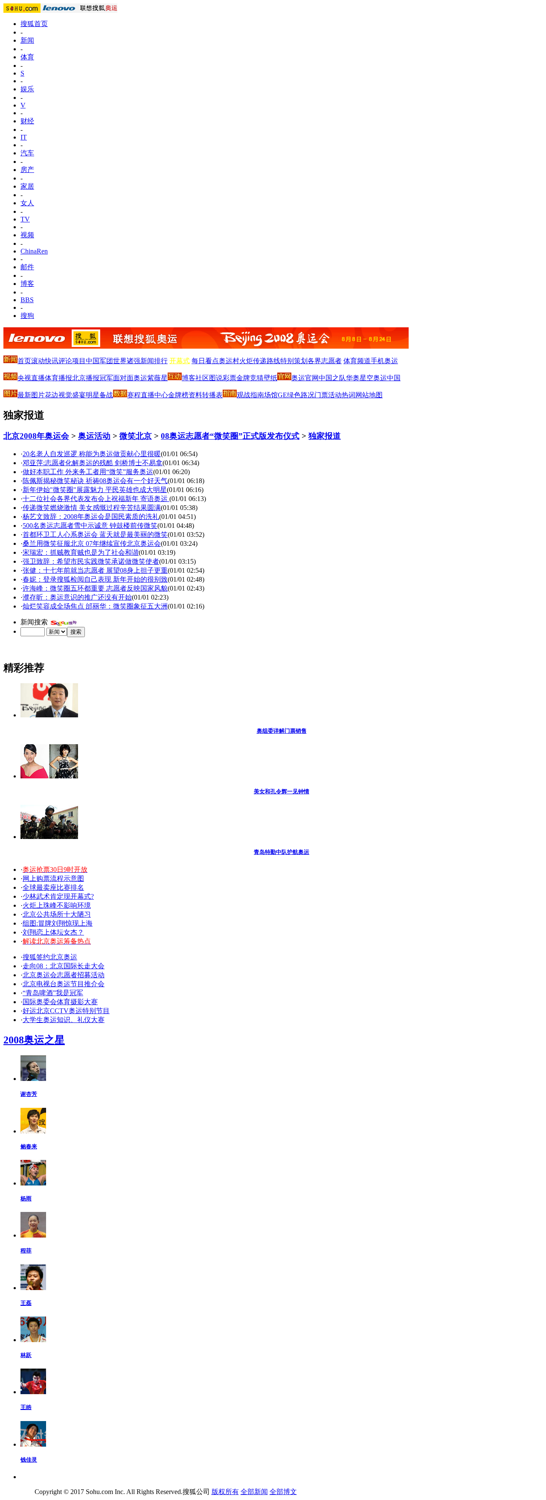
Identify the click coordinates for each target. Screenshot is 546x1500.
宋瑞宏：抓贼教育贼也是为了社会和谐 (81, 552)
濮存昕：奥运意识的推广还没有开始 (77, 597)
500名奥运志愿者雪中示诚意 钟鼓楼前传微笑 (90, 525)
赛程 (134, 395)
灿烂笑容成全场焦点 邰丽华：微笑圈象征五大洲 (95, 606)
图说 (216, 378)
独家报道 (324, 435)
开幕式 (179, 360)
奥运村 (229, 360)
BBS (27, 299)
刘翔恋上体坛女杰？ (53, 932)
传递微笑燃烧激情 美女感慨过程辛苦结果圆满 (92, 507)
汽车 (27, 153)
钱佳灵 (28, 1459)
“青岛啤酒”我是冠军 (53, 992)
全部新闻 (254, 1491)
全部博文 (283, 1491)
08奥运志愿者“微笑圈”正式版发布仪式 (230, 435)
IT (23, 137)
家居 (27, 186)
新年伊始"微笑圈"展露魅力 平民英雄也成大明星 (95, 489)
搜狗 (27, 315)
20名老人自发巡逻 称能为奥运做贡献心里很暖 (92, 453)
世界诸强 (126, 360)
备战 (106, 395)
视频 (27, 235)
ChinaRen (34, 251)
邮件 (27, 267)
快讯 (51, 360)
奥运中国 (387, 378)
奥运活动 (94, 435)
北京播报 (85, 378)
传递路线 (266, 360)
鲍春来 (28, 1146)
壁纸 (270, 378)
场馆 (271, 395)
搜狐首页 (34, 23)
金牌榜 (178, 395)
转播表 (212, 395)
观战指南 (250, 395)
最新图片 (31, 395)
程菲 (26, 1250)
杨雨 (26, 1198)
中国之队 (332, 378)
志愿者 (331, 360)
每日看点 (205, 360)
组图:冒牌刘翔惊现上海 (58, 923)
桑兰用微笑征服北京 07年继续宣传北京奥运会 (92, 543)
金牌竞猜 (250, 378)
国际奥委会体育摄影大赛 (60, 1001)
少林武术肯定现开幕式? (58, 896)
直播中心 (154, 395)
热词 (348, 395)
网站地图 (369, 395)
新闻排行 (154, 360)
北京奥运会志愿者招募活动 (64, 975)
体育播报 (58, 378)
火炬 (246, 360)
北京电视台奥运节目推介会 (64, 983)
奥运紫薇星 (151, 378)
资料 (195, 395)
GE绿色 (289, 395)
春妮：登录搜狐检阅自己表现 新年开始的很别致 (95, 579)
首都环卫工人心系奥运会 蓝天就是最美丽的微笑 (95, 534)
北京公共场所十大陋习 (57, 914)
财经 (27, 121)
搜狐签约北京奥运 (50, 957)
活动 (335, 395)
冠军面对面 (116, 378)
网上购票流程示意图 (53, 878)
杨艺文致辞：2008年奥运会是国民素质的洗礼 (91, 516)
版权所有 (225, 1491)
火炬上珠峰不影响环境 (57, 905)
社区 (202, 378)
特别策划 (294, 360)
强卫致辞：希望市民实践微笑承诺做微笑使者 (91, 561)
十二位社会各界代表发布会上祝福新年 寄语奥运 (96, 498)
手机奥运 (384, 360)
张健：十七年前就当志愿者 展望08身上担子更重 (95, 570)
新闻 (27, 40)
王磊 (26, 1303)
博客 (27, 283)
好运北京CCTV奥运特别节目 (66, 1010)
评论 (65, 360)
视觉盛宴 (72, 395)
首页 (24, 360)
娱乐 (27, 89)
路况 (307, 395)
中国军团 (99, 360)
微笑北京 (135, 435)
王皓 (26, 1407)
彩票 (229, 378)
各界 (314, 360)
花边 (51, 395)
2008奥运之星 (34, 1040)
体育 (27, 57)
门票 (321, 395)
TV (25, 219)
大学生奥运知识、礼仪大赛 (64, 1019)
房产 (27, 169)
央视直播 (31, 378)
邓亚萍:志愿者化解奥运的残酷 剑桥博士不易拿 (93, 462)
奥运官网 (305, 378)
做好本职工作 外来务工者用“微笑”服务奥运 (88, 471)
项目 (79, 360)
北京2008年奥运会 (36, 435)
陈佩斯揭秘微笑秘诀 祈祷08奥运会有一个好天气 (95, 480)
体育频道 (357, 360)
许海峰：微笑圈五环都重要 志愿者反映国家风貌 (95, 588)
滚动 (38, 360)
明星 (92, 395)
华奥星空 (359, 378)
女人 (27, 203)
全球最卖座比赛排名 (53, 887)
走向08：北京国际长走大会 (64, 966)
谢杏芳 (28, 1094)
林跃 (26, 1355)
